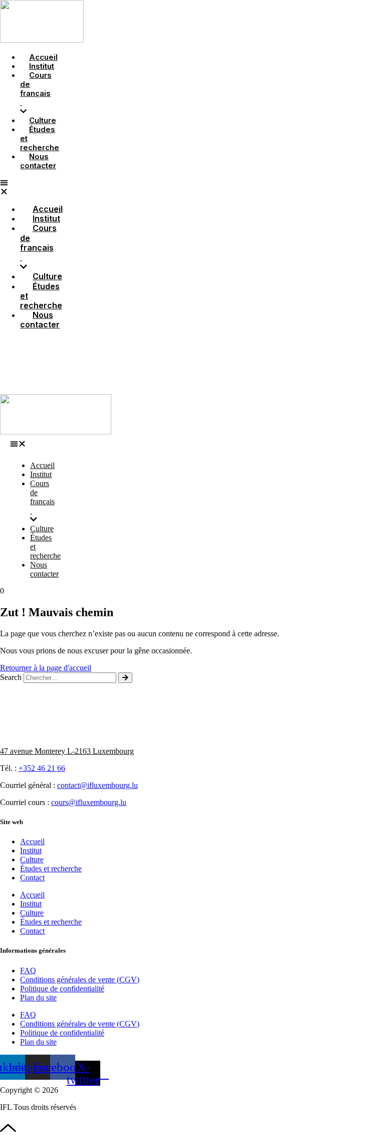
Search (11, 677)
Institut (31, 850)
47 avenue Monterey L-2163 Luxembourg (67, 751)
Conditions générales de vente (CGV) (79, 979)
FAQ (28, 970)
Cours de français (36, 88)
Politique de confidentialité (62, 988)
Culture (32, 859)
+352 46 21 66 (42, 768)
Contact (32, 877)
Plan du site (38, 997)
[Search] (125, 677)
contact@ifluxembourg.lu (97, 785)
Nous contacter (38, 161)
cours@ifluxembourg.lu (88, 802)
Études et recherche (39, 138)
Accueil (32, 841)
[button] (19, 443)
